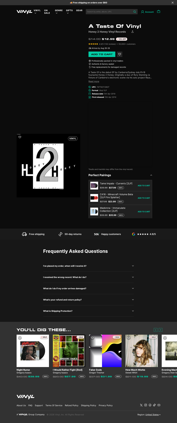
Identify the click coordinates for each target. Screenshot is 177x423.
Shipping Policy (88, 405)
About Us (21, 405)
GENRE (59, 10)
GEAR (79, 10)
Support (39, 405)
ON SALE (47, 11)
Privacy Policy (106, 405)
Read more (93, 81)
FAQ (30, 405)
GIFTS (69, 10)
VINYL (37, 10)
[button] (155, 330)
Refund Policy (71, 405)
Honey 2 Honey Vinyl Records (107, 31)
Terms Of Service (53, 405)
